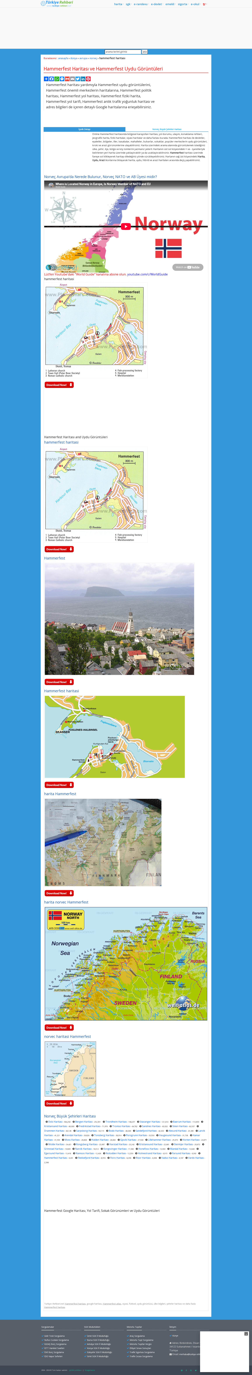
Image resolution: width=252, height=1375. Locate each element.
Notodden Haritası (116, 1153)
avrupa (83, 58)
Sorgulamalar (47, 1327)
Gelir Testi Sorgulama (54, 1336)
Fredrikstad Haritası (89, 1126)
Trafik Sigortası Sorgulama (142, 1352)
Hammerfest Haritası (55, 1157)
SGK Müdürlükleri (92, 1327)
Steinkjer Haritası (183, 1144)
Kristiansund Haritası (150, 1144)
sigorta (182, 4)
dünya (73, 58)
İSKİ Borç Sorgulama (54, 1352)
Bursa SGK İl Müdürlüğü (98, 1340)
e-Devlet (156, 4)
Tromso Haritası (121, 1126)
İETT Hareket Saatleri (54, 1348)
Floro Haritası (117, 1157)
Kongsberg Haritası (87, 1144)
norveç (93, 58)
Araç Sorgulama (137, 1336)
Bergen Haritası (84, 1121)
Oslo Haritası (55, 1121)
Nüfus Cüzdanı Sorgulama (56, 1340)
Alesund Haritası (178, 1130)
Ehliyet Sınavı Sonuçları (140, 1348)
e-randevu (140, 4)
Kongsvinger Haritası (115, 1148)
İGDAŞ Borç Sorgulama (55, 1344)
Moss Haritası (72, 1139)
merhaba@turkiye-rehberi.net (193, 1354)
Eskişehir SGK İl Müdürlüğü (99, 1352)
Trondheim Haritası (116, 1121)
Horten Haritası (191, 1139)
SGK (128, 4)
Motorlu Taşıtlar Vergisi (141, 1344)
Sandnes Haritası (151, 1126)
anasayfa (63, 58)
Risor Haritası (143, 1157)
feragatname (90, 1370)
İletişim (172, 1327)
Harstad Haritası (118, 1144)
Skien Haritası (180, 1126)
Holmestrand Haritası (149, 1153)
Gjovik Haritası (128, 1139)
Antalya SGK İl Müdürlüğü (99, 1344)
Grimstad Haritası (53, 1148)
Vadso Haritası (169, 1157)
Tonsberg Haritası (104, 1135)
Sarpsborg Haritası (86, 1130)
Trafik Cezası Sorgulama (141, 1356)
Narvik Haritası (83, 1148)
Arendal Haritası (73, 1135)
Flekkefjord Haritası (88, 1157)
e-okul (195, 4)
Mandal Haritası (178, 1148)
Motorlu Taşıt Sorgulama (141, 1340)
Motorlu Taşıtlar (134, 1327)
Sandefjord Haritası (146, 1130)
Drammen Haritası (54, 1130)
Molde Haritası (56, 1144)
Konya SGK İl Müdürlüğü (98, 1348)
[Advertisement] (126, 28)
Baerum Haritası (182, 1121)
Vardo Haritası (196, 1157)
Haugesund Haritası (170, 1135)
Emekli (170, 4)
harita (118, 4)
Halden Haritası (100, 1139)
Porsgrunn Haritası (136, 1135)
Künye (175, 1335)
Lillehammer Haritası (159, 1139)
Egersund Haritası (54, 1153)
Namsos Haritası (85, 1153)
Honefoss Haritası (148, 1148)
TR (204, 4)
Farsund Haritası (181, 1153)
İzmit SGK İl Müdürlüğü (97, 1336)
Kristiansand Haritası (55, 1126)
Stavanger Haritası (150, 1121)
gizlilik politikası (75, 1370)
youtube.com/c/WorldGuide (147, 274)
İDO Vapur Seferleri (53, 1356)
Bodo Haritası (116, 1130)
